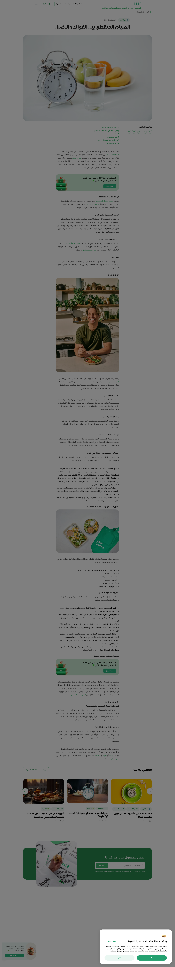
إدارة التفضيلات (110, 941)
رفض (119, 958)
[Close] (166, 935)
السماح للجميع (152, 958)
